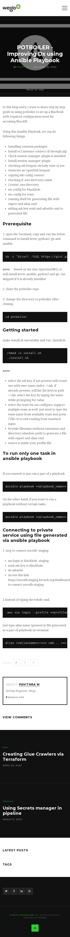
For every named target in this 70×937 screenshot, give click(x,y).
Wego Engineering (23, 915)
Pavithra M (25, 67)
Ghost (42, 918)
